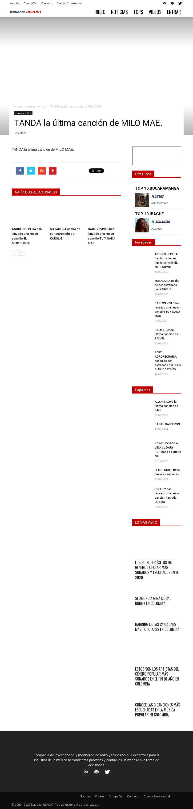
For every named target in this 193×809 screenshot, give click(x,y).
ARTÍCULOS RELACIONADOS (36, 192)
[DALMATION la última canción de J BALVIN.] (141, 334)
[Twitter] (180, 3)
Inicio (100, 11)
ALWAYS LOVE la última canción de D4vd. (166, 406)
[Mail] (164, 3)
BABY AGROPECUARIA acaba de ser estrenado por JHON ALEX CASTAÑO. (168, 361)
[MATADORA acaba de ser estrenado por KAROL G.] (66, 213)
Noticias (14, 3)
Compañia (30, 3)
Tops (138, 11)
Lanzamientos (36, 106)
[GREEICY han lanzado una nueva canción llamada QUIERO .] (141, 493)
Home (18, 106)
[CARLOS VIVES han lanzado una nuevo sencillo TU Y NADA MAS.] (104, 213)
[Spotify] (172, 3)
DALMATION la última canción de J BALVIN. (168, 334)
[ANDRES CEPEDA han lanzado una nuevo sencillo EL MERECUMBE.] (28, 213)
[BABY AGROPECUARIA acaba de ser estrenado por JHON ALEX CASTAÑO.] (141, 356)
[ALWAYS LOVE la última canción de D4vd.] (141, 406)
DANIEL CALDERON (167, 424)
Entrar (174, 11)
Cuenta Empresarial (69, 3)
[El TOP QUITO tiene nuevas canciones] (141, 474)
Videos (155, 11)
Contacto (46, 3)
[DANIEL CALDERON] (141, 428)
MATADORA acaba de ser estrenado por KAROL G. (65, 233)
